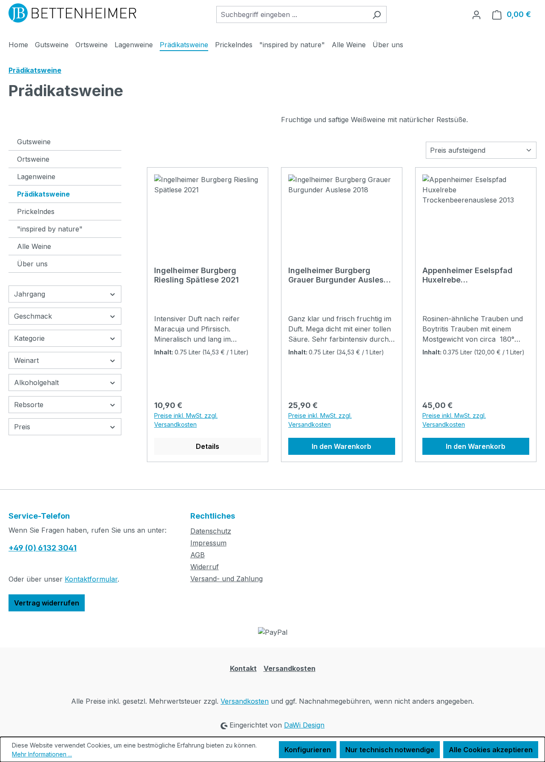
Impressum (208, 543)
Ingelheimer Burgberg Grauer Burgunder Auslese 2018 (338, 275)
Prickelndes (35, 211)
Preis (22, 426)
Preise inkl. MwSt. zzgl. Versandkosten (186, 420)
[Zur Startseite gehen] (72, 13)
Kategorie (29, 338)
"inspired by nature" (50, 229)
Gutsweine (34, 141)
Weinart (26, 360)
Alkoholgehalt (36, 382)
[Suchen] (377, 14)
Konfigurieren (307, 749)
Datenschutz (210, 531)
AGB (197, 555)
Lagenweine (36, 176)
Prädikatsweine (43, 194)
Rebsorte (28, 404)
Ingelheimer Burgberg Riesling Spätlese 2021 (196, 275)
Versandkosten (290, 668)
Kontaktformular (91, 579)
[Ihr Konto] (476, 14)
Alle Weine (34, 246)
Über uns (32, 264)
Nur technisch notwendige (389, 749)
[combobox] (291, 14)
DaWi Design (304, 725)
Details (207, 446)
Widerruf (204, 566)
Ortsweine (33, 159)
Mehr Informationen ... (42, 754)
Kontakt (243, 668)
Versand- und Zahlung (226, 578)
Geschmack (33, 316)
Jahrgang (29, 294)
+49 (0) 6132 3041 (43, 547)
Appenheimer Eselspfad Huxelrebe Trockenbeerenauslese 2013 (475, 275)
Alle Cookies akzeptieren (491, 749)
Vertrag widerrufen (46, 603)
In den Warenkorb (341, 446)
